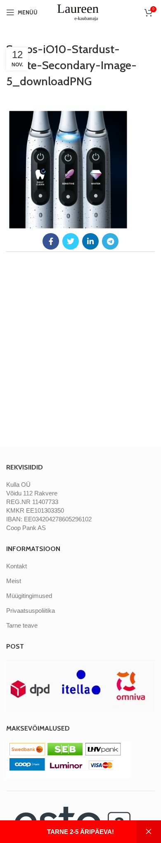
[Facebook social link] (51, 241)
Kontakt (16, 566)
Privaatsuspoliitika (30, 610)
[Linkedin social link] (90, 241)
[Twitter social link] (70, 241)
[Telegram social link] (110, 241)
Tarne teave (22, 625)
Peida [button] (148, 831)
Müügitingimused (29, 595)
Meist (13, 580)
